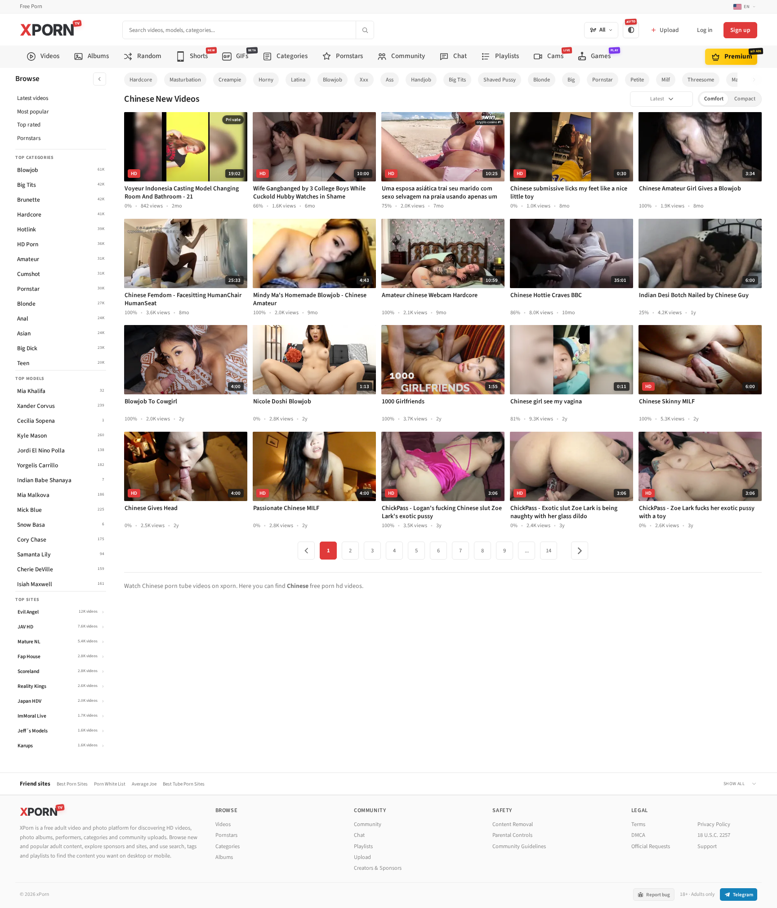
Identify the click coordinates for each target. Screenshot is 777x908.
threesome (701, 80)
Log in (704, 30)
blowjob (332, 80)
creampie (230, 80)
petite (637, 80)
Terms (638, 824)
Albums (224, 857)
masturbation (185, 80)
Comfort (713, 99)
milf (665, 80)
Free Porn (31, 6)
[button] (756, 80)
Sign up (740, 30)
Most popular (33, 112)
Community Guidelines (519, 846)
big (571, 80)
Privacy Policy (713, 824)
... (527, 551)
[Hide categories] (99, 79)
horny (266, 80)
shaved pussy (499, 80)
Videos (223, 824)
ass (389, 80)
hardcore (141, 80)
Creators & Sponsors (378, 868)
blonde (541, 80)
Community (367, 824)
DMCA (638, 835)
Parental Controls (512, 835)
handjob (421, 80)
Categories (227, 846)
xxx (364, 80)
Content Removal (512, 824)
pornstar (602, 80)
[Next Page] (579, 551)
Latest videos (32, 98)
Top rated (28, 125)
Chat (359, 835)
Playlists (363, 846)
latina (298, 80)
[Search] (365, 30)
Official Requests (650, 846)
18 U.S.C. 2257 (713, 835)
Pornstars (28, 138)
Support (707, 846)
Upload (362, 857)
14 (548, 551)
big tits (457, 80)
